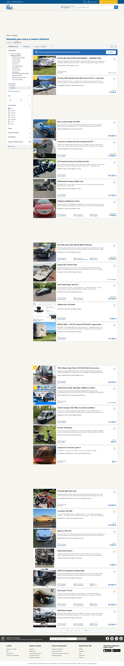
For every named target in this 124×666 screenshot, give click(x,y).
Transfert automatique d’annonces (60, 653)
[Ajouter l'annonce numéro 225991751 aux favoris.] (114, 572)
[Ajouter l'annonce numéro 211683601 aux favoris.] (114, 306)
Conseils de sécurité (34, 655)
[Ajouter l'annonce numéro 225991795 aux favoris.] (114, 592)
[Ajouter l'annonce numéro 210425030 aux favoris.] (114, 389)
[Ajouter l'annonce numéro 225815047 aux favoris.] (114, 202)
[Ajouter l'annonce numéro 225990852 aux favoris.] (114, 612)
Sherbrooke (82, 655)
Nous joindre (9, 653)
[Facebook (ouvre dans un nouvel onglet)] (107, 640)
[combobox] (95, 7)
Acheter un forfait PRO (57, 649)
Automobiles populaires (35, 653)
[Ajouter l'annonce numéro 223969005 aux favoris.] (114, 492)
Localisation (12, 84)
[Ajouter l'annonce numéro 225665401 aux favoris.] (114, 449)
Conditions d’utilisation (34, 657)
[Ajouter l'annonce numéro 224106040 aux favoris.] (114, 246)
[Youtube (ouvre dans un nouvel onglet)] (121, 640)
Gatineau (81, 657)
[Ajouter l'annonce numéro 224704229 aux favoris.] (114, 409)
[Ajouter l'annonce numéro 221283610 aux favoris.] (114, 182)
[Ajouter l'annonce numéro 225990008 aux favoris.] (114, 552)
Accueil (8, 35)
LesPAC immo (32, 651)
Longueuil (81, 651)
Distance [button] (43, 46)
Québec (81, 649)
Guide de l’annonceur (57, 651)
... (82, 630)
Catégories (12, 50)
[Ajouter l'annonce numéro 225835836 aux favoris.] (114, 59)
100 (86, 630)
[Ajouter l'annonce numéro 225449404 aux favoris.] (114, 266)
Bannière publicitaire (57, 655)
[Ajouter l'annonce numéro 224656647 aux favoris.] (114, 429)
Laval (80, 653)
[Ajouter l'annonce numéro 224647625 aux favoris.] (114, 532)
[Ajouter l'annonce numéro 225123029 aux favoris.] (114, 286)
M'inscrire (82, 639)
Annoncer (31, 649)
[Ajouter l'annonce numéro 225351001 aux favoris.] (114, 369)
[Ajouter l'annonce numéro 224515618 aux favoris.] (114, 512)
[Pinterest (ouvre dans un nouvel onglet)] (112, 640)
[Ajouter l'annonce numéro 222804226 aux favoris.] (114, 325)
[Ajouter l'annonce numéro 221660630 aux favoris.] (114, 143)
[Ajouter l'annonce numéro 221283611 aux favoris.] (114, 163)
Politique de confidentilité (12, 655)
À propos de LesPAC (11, 649)
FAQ (7, 651)
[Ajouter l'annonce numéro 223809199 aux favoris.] (114, 123)
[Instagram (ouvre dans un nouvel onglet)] (116, 640)
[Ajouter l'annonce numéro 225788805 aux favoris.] (114, 79)
